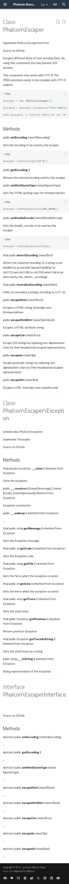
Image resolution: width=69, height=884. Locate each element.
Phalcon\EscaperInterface (33, 43)
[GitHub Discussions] (12, 878)
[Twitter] (38, 878)
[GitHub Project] (18, 878)
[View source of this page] (58, 21)
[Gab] (32, 878)
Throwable (23, 439)
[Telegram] (25, 878)
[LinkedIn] (51, 878)
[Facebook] (45, 878)
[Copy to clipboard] (65, 94)
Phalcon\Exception (31, 431)
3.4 (43, 4)
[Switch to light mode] (55, 4)
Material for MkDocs (24, 871)
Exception (24, 468)
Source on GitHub (14, 50)
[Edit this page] (64, 21)
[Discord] (5, 878)
